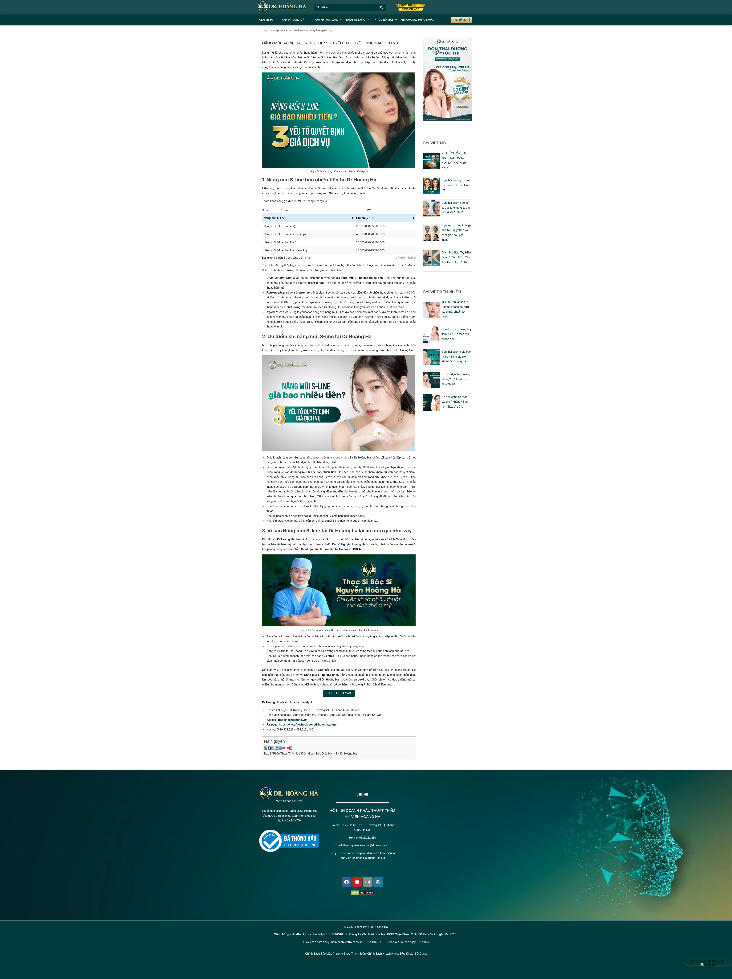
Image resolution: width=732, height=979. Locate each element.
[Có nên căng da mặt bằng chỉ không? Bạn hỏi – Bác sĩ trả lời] (431, 409)
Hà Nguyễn (274, 741)
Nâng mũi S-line (274, 218)
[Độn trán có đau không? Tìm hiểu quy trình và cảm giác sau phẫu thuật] (431, 240)
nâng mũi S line (381, 350)
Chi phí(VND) (365, 218)
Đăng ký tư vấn (339, 693)
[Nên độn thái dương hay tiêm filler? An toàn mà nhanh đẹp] (431, 341)
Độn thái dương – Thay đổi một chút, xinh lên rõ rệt (456, 185)
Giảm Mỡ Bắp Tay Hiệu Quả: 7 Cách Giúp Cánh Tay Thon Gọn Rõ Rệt (456, 257)
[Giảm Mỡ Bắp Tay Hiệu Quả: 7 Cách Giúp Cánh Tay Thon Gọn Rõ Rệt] (431, 265)
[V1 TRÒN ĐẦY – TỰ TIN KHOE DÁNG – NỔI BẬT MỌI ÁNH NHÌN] (431, 168)
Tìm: (368, 210)
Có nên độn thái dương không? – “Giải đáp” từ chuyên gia (455, 378)
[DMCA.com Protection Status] (362, 894)
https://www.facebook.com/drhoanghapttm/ (307, 724)
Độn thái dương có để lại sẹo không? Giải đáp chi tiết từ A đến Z (455, 207)
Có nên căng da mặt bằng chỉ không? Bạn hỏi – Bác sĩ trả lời (454, 401)
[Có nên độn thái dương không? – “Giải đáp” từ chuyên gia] (431, 387)
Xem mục (275, 210)
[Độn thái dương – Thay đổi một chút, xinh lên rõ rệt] (431, 193)
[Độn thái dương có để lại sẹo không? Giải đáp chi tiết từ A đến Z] (431, 215)
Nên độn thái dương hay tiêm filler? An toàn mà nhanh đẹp (456, 333)
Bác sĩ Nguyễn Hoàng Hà (348, 544)
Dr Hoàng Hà (285, 539)
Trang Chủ (265, 30)
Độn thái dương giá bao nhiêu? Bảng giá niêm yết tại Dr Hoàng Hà (456, 356)
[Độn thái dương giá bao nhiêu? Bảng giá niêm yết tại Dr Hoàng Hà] (431, 364)
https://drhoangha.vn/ (292, 719)
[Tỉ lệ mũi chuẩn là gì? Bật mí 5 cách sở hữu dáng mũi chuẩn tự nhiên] (431, 317)
